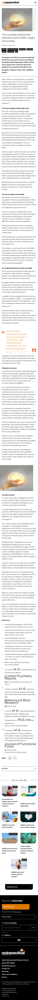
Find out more (6, 917)
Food (16, 51)
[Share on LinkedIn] (10, 758)
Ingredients (4, 49)
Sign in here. (17, 912)
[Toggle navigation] (35, 2)
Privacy (4, 977)
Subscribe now (12, 887)
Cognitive (4, 51)
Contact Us (6, 968)
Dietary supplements (13, 833)
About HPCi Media (8, 963)
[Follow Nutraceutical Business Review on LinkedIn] (19, 940)
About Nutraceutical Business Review (15, 960)
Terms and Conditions (9, 974)
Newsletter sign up (8, 966)
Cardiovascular (22, 49)
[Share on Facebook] (15, 758)
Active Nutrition (11, 51)
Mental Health (29, 49)
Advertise (5, 971)
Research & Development (13, 49)
